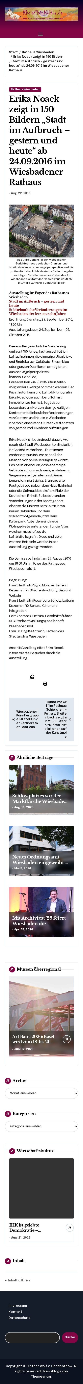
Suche (70, 1337)
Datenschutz (19, 1318)
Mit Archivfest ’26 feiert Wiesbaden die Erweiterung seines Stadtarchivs (39, 926)
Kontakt (15, 1312)
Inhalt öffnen (19, 1280)
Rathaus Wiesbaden (25, 89)
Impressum (18, 1305)
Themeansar (41, 1376)
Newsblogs (52, 1371)
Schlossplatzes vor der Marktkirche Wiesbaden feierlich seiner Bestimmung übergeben (39, 804)
